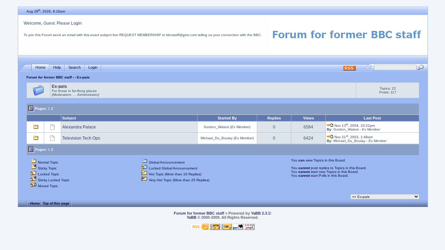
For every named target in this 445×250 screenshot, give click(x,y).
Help (57, 67)
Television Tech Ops (81, 138)
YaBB (191, 217)
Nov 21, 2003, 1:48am (353, 137)
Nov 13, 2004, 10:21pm (354, 125)
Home (40, 67)
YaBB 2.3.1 (260, 213)
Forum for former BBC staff (49, 77)
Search (74, 67)
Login (76, 23)
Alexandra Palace (79, 127)
